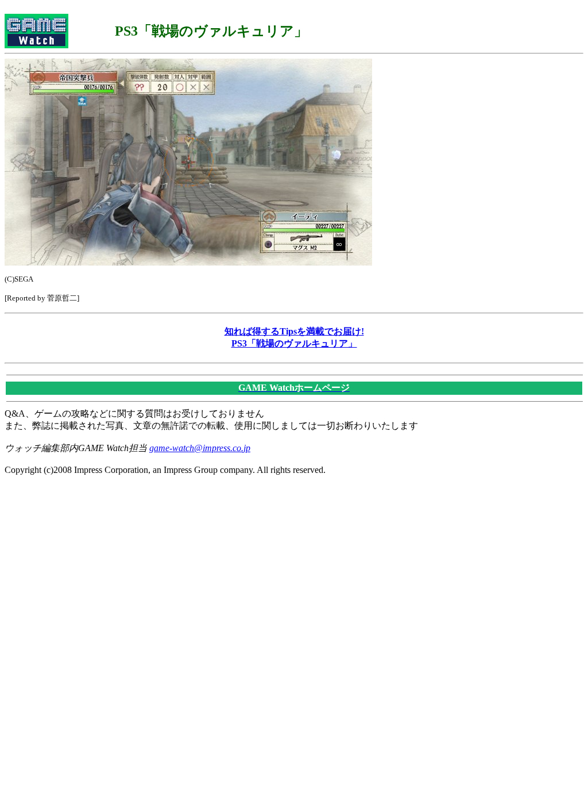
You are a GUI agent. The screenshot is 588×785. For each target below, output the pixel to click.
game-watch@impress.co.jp (199, 448)
